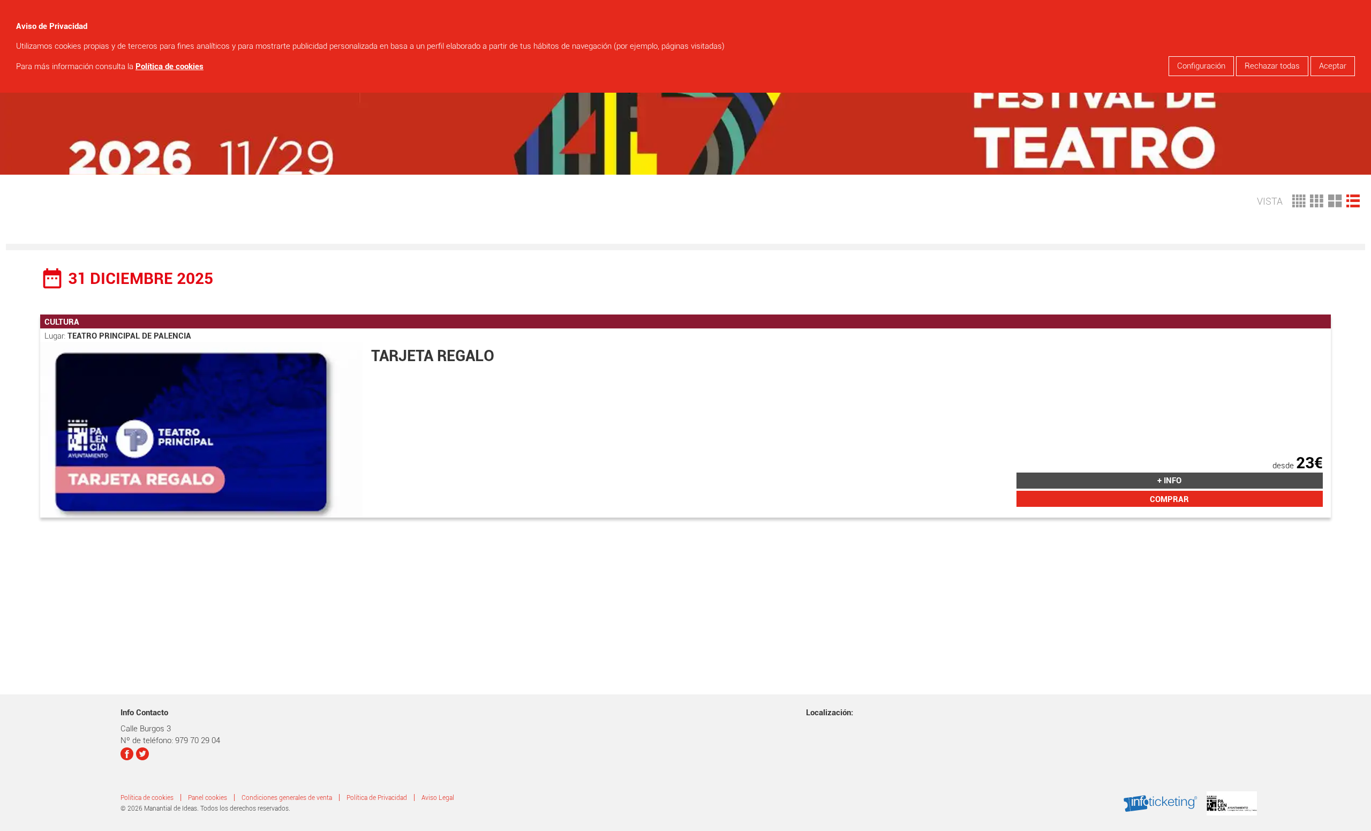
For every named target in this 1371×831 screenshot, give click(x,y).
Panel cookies (207, 798)
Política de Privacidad (376, 798)
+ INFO (1169, 480)
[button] (1353, 199)
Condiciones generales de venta (287, 798)
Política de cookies (169, 66)
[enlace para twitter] (142, 755)
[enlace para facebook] (127, 755)
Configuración (1201, 66)
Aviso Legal (437, 798)
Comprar (1169, 499)
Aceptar (1332, 66)
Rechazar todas (1272, 66)
